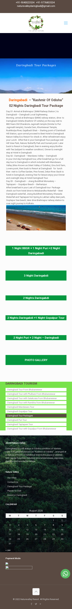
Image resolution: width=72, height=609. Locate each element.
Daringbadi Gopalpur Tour (19, 411)
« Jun (8, 550)
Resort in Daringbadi (17, 495)
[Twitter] (36, 603)
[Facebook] (31, 603)
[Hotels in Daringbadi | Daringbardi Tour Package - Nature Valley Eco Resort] (36, 23)
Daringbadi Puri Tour (17, 420)
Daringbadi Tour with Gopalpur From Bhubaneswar (31, 428)
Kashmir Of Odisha (47, 100)
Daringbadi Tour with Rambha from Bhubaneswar (31, 402)
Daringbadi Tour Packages (20, 415)
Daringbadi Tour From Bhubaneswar (24, 389)
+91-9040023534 (25, 2)
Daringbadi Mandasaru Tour (20, 407)
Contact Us (12, 482)
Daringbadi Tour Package (19, 486)
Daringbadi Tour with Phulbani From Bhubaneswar (31, 394)
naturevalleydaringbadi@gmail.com (36, 6)
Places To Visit (14, 491)
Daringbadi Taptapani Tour (20, 424)
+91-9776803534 (45, 2)
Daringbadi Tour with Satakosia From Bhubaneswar (32, 398)
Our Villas (11, 477)
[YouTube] (40, 603)
